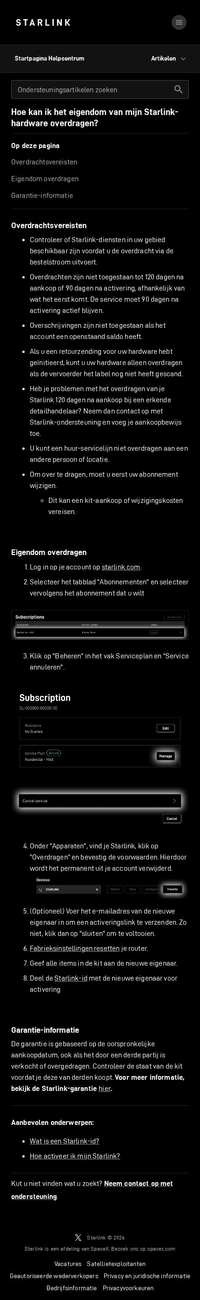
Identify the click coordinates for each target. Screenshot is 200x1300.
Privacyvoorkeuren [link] (128, 1288)
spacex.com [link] (161, 1249)
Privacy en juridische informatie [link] (147, 1276)
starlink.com (121, 567)
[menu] (179, 22)
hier (105, 1088)
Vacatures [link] (68, 1263)
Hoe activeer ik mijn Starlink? (75, 1156)
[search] (178, 89)
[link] (43, 22)
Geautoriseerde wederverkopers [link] (54, 1276)
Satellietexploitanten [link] (116, 1263)
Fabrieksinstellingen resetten (75, 948)
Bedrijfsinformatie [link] (72, 1288)
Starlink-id (70, 978)
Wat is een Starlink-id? (64, 1141)
